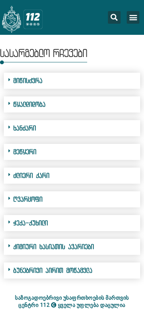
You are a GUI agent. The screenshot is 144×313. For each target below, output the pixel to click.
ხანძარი (24, 128)
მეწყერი (24, 152)
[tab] (72, 81)
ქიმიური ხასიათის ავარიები (53, 246)
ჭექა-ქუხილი (30, 223)
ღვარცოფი (28, 199)
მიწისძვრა (28, 80)
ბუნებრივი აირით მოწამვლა (53, 270)
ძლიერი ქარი (31, 175)
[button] (133, 17)
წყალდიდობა (29, 104)
